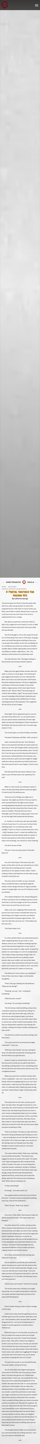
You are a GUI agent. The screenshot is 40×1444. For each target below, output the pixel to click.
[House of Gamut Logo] (4, 5)
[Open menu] (36, 5)
